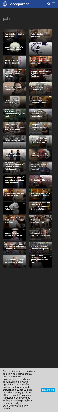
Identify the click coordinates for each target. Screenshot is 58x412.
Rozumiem (48, 390)
